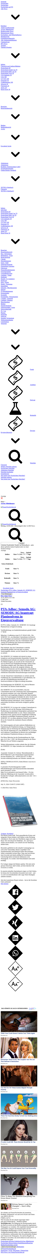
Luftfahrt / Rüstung (7, 300)
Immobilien (4, 286)
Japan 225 (4, 88)
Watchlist (33, 463)
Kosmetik (4, 295)
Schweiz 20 (4, 84)
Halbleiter (4, 277)
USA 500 (4, 77)
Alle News (4, 9)
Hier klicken (4, 884)
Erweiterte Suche (6, 146)
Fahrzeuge (4, 268)
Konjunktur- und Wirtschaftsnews (11, 35)
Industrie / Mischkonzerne (9, 288)
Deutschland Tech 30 (7, 73)
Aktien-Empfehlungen (20, 1243)
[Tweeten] (15, 914)
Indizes (3, 64)
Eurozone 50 (5, 80)
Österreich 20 (5, 86)
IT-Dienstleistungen (7, 291)
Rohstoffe (4, 314)
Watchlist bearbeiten (7, 472)
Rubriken (4, 26)
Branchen (4, 106)
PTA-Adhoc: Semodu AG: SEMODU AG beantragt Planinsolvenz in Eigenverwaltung (18, 614)
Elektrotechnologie (6, 264)
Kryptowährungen (6, 432)
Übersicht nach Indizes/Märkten (10, 66)
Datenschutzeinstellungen (9, 1247)
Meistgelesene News (7, 33)
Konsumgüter (5, 293)
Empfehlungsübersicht (8, 38)
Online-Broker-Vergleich (8, 170)
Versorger (4, 323)
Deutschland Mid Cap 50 (8, 71)
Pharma (3, 313)
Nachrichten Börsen (7, 1243)
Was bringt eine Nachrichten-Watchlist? (13, 475)
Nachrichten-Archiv (11, 1245)
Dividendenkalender (7, 168)
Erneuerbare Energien (7, 266)
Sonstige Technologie (7, 318)
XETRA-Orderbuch (7, 187)
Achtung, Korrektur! (7, 833)
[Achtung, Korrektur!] (19, 832)
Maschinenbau (5, 302)
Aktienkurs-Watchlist (7, 470)
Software (3, 316)
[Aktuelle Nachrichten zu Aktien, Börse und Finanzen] (8, 507)
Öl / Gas (3, 311)
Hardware (4, 280)
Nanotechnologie (6, 305)
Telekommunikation (7, 320)
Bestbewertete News (7, 31)
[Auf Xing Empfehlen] (15, 929)
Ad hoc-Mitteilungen (7, 29)
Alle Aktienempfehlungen (9, 40)
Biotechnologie (5, 257)
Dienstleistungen (6, 261)
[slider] (4, 602)
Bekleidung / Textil (7, 255)
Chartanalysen (5, 42)
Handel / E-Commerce (8, 279)
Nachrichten (4, 3)
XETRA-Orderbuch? (7, 191)
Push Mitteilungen (7, 594)
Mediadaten (20, 1247)
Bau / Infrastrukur (6, 254)
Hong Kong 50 (5, 89)
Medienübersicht (6, 127)
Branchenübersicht (6, 108)
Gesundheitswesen (6, 273)
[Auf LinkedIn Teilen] (15, 945)
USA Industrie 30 (6, 75)
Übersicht (4, 189)
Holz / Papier (5, 282)
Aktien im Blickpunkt (7, 28)
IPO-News (4, 44)
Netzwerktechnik (6, 309)
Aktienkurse (4, 163)
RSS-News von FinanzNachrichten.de (12, 1252)
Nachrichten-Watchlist (7, 468)
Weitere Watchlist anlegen (9, 466)
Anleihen (33, 385)
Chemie (3, 259)
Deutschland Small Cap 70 (9, 70)
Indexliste (4, 210)
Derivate (32, 400)
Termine (3, 45)
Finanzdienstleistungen (8, 270)
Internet (3, 289)
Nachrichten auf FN (7, 7)
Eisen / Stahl (4, 263)
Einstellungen (5, 474)
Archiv (3, 129)
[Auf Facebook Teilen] (15, 899)
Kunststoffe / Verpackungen (9, 297)
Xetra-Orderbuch (15, 1241)
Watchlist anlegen (6, 477)
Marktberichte (5, 36)
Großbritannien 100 (7, 82)
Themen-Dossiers (6, 47)
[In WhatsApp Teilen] (15, 960)
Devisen (32, 430)
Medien (3, 125)
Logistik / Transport (7, 298)
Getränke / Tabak (6, 275)
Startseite (3, 1)
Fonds (32, 369)
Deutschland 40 (5, 68)
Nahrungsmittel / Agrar (8, 307)
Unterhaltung (5, 322)
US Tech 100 (5, 79)
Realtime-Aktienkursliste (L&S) (10, 167)
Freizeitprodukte (6, 272)
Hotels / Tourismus (6, 284)
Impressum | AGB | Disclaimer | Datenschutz (14, 1250)
